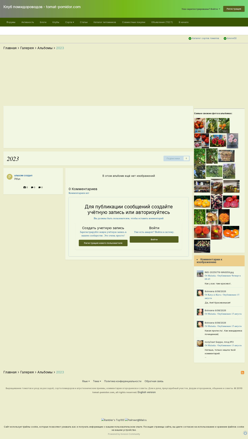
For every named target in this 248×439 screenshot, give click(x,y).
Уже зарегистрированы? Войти (200, 9)
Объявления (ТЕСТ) (162, 22)
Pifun (17, 178)
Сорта (69, 22)
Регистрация (234, 8)
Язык (85, 381)
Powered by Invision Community (124, 434)
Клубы (55, 22)
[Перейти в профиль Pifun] (9, 177)
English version (147, 392)
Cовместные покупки (133, 22)
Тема (96, 381)
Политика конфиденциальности (122, 381)
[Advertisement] (124, 78)
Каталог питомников (105, 22)
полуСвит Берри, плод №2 (219, 342)
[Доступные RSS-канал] (242, 372)
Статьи (84, 22)
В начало (184, 22)
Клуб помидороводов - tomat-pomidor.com (42, 7)
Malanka (212, 275)
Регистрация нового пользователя (103, 243)
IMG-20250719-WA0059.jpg (219, 272)
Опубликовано (229, 313)
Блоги (43, 22)
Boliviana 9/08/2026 (215, 291)
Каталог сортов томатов (205, 38)
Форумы (10, 22)
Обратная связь (154, 381)
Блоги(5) (232, 38)
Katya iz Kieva (214, 294)
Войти (154, 239)
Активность (27, 22)
